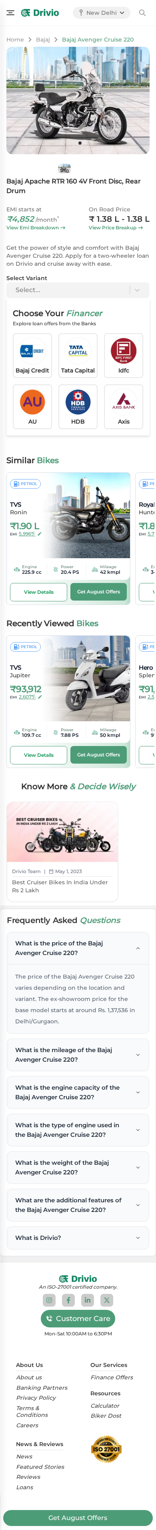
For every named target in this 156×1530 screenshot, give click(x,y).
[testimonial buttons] (80, 143)
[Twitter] (106, 1300)
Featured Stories (40, 1467)
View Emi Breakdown (32, 228)
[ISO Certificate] (108, 1449)
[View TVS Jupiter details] (81, 678)
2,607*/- (27, 697)
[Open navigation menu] (10, 13)
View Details (39, 592)
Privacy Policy (36, 1398)
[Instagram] (49, 1300)
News (24, 1456)
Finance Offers (111, 1377)
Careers (27, 1425)
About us (29, 1377)
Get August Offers (77, 1518)
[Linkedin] (87, 1300)
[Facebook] (68, 1300)
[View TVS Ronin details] (81, 515)
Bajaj (43, 39)
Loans (24, 1487)
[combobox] (16, 290)
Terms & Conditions (32, 1412)
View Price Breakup (112, 228)
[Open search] (142, 13)
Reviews (28, 1477)
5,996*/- (27, 534)
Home (15, 39)
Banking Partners (41, 1388)
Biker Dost (105, 1416)
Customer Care (83, 1318)
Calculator (104, 1406)
